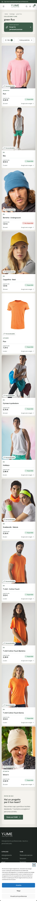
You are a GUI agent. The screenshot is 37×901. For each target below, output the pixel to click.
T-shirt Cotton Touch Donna (13, 713)
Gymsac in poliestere (11, 403)
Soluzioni (23, 858)
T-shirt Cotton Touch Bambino (14, 651)
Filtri (9, 40)
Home (6, 14)
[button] (34, 865)
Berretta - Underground (12, 218)
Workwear (5, 858)
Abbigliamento (7, 855)
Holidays (6, 465)
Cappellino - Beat (9, 280)
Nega (18, 891)
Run (4, 94)
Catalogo (12, 14)
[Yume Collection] (15, 6)
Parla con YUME (12, 817)
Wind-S (6, 775)
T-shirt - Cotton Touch (11, 589)
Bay (4, 156)
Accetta (18, 885)
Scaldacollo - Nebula (10, 527)
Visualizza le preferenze (18, 896)
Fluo (4, 341)
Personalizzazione (26, 855)
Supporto (23, 862)
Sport (3, 862)
